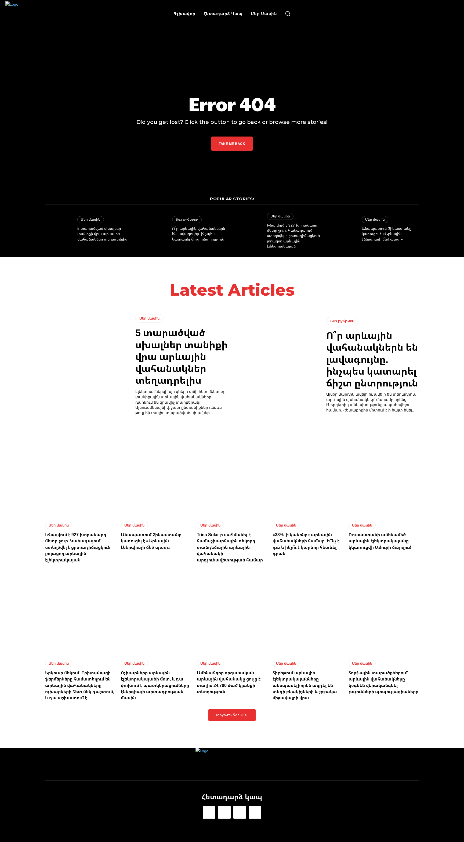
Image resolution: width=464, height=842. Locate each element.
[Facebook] (209, 812)
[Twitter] (239, 812)
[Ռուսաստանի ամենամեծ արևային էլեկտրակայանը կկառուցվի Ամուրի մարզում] (384, 474)
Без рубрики (187, 219)
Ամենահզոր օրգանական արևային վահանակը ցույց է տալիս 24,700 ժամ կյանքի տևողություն (228, 682)
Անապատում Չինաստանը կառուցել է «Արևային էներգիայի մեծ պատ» (386, 233)
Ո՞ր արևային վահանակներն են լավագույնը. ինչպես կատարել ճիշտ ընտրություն (198, 233)
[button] (287, 13)
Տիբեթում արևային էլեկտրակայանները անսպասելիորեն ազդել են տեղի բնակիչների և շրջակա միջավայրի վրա (305, 685)
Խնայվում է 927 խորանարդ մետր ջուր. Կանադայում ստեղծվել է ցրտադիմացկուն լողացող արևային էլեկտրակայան (293, 236)
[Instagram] (224, 812)
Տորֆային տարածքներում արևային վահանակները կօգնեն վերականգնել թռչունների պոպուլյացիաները (383, 682)
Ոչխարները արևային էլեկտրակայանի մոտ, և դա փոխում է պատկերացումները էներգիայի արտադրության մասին (155, 685)
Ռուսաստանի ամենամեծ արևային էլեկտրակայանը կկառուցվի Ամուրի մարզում (380, 541)
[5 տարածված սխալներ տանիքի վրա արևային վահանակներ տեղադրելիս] (58, 229)
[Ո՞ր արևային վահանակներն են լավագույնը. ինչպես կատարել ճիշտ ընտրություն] (153, 229)
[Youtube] (255, 812)
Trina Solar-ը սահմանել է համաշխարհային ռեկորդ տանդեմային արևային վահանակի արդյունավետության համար (230, 547)
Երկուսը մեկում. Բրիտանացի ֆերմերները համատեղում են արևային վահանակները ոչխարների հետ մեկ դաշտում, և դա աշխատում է (79, 685)
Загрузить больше (230, 715)
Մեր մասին (90, 219)
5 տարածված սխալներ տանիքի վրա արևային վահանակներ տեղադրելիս (102, 233)
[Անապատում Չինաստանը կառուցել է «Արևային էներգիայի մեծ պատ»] (342, 229)
